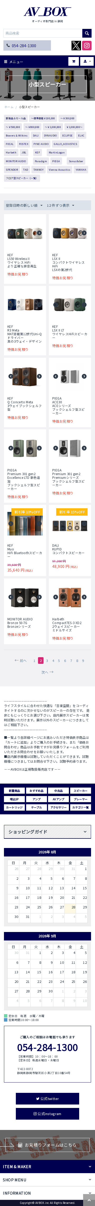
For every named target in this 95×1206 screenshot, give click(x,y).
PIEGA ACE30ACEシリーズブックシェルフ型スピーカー (68, 405)
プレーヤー (80, 799)
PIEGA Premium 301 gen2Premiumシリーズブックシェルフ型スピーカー (68, 477)
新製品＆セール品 (16, 118)
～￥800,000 (32, 127)
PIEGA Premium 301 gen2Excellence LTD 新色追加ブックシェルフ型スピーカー (23, 479)
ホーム (8, 107)
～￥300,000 (67, 118)
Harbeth (11, 152)
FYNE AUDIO (41, 144)
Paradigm (41, 161)
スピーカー (80, 791)
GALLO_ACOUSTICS (65, 144)
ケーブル (36, 807)
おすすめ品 (36, 791)
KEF (37, 152)
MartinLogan (57, 152)
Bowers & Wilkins (16, 135)
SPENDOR (12, 169)
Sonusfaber (76, 161)
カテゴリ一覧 (80, 807)
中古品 (58, 791)
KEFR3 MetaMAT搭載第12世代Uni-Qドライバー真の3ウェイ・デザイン (24, 334)
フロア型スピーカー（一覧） (22, 178)
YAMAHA (81, 169)
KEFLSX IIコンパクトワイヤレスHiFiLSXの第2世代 (68, 262)
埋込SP (14, 799)
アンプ (36, 799)
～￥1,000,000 (53, 127)
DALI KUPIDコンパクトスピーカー (68, 549)
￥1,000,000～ (74, 127)
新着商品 (14, 791)
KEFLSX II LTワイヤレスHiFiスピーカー (69, 332)
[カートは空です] (70, 59)
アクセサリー (58, 807)
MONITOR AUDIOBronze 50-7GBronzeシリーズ (20, 622)
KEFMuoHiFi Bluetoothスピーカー (24, 551)
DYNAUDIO (50, 135)
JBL (24, 152)
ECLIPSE (67, 135)
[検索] (87, 33)
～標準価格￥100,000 (43, 118)
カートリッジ (14, 807)
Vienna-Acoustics (59, 169)
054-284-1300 (24, 45)
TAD (25, 169)
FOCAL (9, 144)
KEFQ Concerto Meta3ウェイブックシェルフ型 (24, 403)
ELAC (81, 135)
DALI (36, 135)
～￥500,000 (13, 127)
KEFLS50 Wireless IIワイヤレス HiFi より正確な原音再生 (22, 260)
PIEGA (56, 161)
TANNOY (39, 169)
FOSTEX (23, 144)
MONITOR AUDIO (16, 161)
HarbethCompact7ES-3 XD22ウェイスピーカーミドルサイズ (66, 624)
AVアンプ (58, 799)
